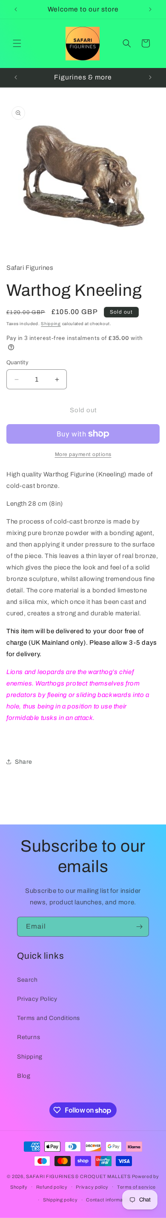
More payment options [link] (83, 454)
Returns (28, 1037)
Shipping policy (60, 1199)
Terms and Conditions (48, 1018)
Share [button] (23, 762)
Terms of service (136, 1187)
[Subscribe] (139, 927)
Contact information (108, 1199)
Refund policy (52, 1187)
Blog (23, 1076)
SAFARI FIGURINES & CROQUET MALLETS (78, 1176)
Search (27, 980)
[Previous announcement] (15, 9)
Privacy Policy (37, 999)
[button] (17, 43)
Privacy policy (92, 1187)
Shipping (51, 323)
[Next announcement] (150, 9)
